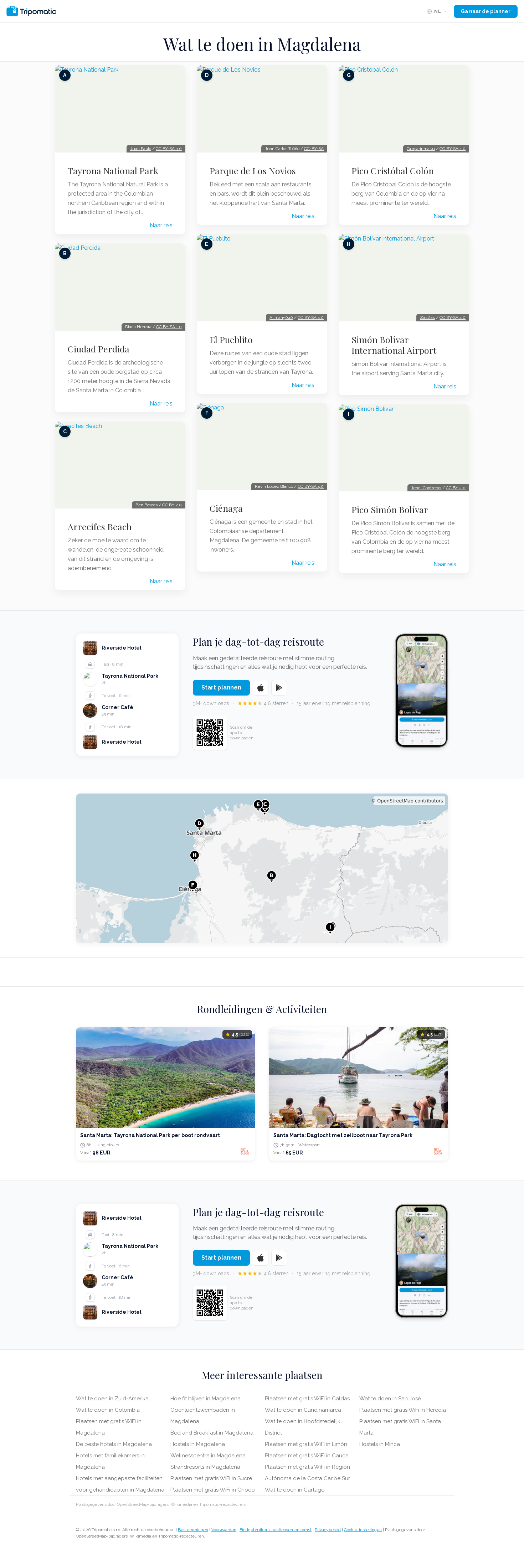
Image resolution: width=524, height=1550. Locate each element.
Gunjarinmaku (421, 148)
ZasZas (427, 317)
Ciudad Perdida (98, 348)
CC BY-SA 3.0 (169, 148)
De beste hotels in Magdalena (114, 1444)
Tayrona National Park (113, 170)
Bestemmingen (193, 1529)
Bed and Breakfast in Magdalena (211, 1433)
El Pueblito (231, 339)
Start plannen (221, 687)
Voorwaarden (223, 1529)
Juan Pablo (140, 148)
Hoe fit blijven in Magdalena (205, 1398)
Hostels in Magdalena (197, 1444)
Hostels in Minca (379, 1444)
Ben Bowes (146, 504)
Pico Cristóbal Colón (392, 170)
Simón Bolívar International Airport (394, 345)
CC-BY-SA (314, 148)
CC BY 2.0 (172, 504)
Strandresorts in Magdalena (205, 1467)
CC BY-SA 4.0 (311, 317)
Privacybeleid (328, 1529)
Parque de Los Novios (253, 170)
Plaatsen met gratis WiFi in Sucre (211, 1478)
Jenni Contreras (426, 487)
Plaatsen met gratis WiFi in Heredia (402, 1410)
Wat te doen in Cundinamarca (303, 1410)
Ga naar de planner (485, 11)
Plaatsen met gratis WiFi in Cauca (307, 1455)
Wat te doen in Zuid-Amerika (112, 1398)
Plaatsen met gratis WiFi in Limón (306, 1444)
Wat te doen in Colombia (108, 1410)
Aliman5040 (281, 317)
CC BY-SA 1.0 (169, 326)
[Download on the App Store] (260, 688)
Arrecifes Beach (100, 526)
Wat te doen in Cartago (295, 1490)
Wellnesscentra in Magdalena (208, 1455)
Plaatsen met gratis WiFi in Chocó (212, 1490)
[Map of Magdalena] (262, 868)
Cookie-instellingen (363, 1529)
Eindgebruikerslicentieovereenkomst (276, 1529)
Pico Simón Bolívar (389, 509)
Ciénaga (226, 508)
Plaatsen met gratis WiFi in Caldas (307, 1398)
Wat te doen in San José (390, 1398)
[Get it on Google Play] (279, 688)
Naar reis (161, 225)
